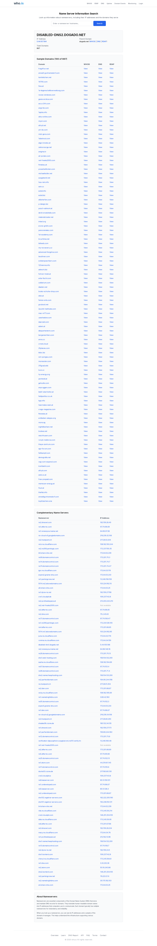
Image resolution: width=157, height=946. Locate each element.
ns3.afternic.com (45, 610)
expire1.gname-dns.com (48, 706)
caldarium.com (44, 283)
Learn (63, 935)
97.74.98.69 (105, 527)
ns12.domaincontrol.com (48, 736)
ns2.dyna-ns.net (44, 850)
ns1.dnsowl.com (44, 728)
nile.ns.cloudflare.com (47, 811)
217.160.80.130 (106, 771)
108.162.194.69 (106, 662)
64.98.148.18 (105, 649)
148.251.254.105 (106, 815)
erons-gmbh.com (45, 226)
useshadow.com (44, 318)
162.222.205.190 (106, 798)
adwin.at (41, 326)
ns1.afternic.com (45, 527)
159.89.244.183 (106, 732)
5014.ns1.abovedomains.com (50, 632)
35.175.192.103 (105, 881)
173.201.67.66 (105, 824)
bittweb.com (43, 243)
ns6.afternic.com (45, 824)
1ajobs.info (42, 112)
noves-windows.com (46, 95)
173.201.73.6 (105, 736)
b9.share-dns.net (45, 553)
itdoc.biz (41, 352)
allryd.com (42, 470)
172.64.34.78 (105, 832)
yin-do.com (43, 130)
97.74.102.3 (104, 701)
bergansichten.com (46, 335)
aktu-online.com (44, 117)
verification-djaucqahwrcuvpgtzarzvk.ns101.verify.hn (59, 741)
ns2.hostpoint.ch (45, 540)
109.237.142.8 (105, 597)
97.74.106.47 (105, 618)
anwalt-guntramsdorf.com (48, 73)
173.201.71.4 (105, 671)
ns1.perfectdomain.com (47, 732)
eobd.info (42, 191)
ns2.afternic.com (45, 749)
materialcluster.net (45, 217)
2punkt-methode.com (47, 309)
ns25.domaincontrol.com (48, 758)
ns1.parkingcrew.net (46, 579)
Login (141, 3)
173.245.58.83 (105, 859)
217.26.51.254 (105, 684)
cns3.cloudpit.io (44, 776)
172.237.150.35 (106, 549)
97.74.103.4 (104, 666)
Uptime (109, 3)
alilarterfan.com (44, 200)
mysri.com (42, 121)
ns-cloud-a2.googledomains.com (51, 715)
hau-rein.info (43, 182)
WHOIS (89, 3)
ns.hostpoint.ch (44, 684)
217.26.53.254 (105, 540)
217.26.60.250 (105, 719)
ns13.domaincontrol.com (48, 846)
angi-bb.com (43, 108)
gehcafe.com (43, 383)
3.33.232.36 (104, 863)
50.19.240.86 (105, 867)
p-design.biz (43, 204)
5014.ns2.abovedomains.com (50, 583)
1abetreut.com (44, 138)
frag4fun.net (43, 69)
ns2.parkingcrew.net (46, 876)
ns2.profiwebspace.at (47, 601)
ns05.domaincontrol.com (48, 701)
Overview (54, 935)
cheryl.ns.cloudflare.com (48, 859)
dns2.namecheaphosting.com (50, 675)
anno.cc (41, 339)
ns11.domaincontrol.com (48, 767)
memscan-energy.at (46, 484)
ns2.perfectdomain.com (47, 680)
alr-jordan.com (44, 156)
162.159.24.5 (105, 850)
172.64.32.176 (105, 636)
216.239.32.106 (106, 535)
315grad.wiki (43, 366)
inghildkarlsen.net (45, 427)
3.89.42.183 (104, 697)
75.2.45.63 (104, 614)
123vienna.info (44, 265)
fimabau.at (42, 165)
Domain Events (120, 3)
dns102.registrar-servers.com (50, 798)
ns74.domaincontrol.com (48, 566)
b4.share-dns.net (45, 806)
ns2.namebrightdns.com (48, 881)
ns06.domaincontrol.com (48, 557)
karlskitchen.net (44, 77)
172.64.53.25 (105, 588)
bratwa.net (42, 431)
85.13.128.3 (104, 789)
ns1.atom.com (44, 763)
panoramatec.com (45, 230)
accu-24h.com (44, 103)
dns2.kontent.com (45, 872)
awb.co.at (42, 475)
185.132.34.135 (105, 723)
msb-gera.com (44, 134)
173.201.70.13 (105, 653)
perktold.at (42, 379)
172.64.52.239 (105, 553)
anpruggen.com (44, 387)
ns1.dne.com (43, 863)
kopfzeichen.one (45, 501)
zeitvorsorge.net (45, 147)
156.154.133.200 (106, 675)
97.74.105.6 (104, 767)
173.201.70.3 (105, 557)
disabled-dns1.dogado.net (48, 645)
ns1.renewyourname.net (48, 531)
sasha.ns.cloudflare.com (48, 662)
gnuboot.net (43, 304)
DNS (102, 3)
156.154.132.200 (106, 658)
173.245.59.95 (105, 819)
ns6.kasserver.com (46, 780)
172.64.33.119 (105, 570)
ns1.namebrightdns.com (48, 697)
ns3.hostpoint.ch (45, 719)
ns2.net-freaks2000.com (48, 605)
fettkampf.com (44, 453)
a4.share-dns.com (45, 885)
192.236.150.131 (106, 802)
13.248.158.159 (106, 579)
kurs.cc (41, 370)
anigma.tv (42, 152)
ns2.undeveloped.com (47, 793)
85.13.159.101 (105, 780)
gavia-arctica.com (45, 99)
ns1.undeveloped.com (47, 784)
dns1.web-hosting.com (47, 658)
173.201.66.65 (105, 627)
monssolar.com (44, 361)
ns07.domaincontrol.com (48, 666)
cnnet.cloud (43, 344)
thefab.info (42, 492)
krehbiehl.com (44, 466)
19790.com (42, 82)
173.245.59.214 (106, 811)
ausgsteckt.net (44, 178)
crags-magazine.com (46, 409)
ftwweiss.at (42, 414)
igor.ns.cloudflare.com (47, 570)
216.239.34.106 (106, 715)
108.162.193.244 (106, 544)
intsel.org (42, 221)
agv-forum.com (44, 449)
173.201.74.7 (105, 562)
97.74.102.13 (105, 758)
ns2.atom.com (44, 867)
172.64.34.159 (105, 640)
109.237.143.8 (105, 776)
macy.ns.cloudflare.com (48, 832)
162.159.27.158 (105, 592)
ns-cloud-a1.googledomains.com (51, 535)
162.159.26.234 (106, 828)
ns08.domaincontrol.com (48, 671)
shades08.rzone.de (46, 723)
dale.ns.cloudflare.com (47, 819)
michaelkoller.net (45, 173)
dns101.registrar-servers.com (50, 802)
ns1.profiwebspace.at (47, 837)
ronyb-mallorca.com (46, 440)
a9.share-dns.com (45, 588)
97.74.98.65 (105, 610)
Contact (103, 935)
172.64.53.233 (105, 575)
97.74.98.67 (105, 710)
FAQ (88, 935)
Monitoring (132, 3)
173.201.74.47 (105, 566)
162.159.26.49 (105, 522)
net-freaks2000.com (46, 160)
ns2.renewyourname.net (48, 649)
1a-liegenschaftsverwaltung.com (51, 90)
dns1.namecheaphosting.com (50, 841)
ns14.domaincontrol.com (48, 562)
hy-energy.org (44, 374)
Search (99, 23)
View (86, 69)
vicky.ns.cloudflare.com (47, 693)
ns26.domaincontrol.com (48, 653)
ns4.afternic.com (45, 627)
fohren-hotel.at (44, 274)
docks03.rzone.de (45, 771)
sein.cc (41, 186)
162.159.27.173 (105, 728)
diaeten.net (42, 287)
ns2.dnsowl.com (44, 522)
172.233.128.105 (106, 623)
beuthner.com (44, 256)
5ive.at (41, 86)
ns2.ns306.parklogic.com (48, 549)
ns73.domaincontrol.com (48, 618)
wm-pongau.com (45, 357)
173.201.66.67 (105, 688)
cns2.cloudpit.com (45, 815)
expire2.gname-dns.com (48, 575)
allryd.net (42, 125)
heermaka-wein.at (45, 405)
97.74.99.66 (105, 754)
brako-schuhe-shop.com (48, 291)
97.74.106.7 (104, 846)
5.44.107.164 (42, 41)
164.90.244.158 (106, 680)
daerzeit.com (43, 322)
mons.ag (41, 422)
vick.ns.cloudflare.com (47, 544)
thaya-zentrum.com (46, 444)
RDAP (96, 3)
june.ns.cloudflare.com (47, 636)
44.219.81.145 (105, 763)
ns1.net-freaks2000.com (48, 745)
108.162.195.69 (106, 693)
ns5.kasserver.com (46, 789)
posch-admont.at (45, 208)
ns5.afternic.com (45, 754)
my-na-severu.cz (45, 248)
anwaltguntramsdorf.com (48, 497)
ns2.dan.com (43, 688)
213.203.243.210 (106, 601)
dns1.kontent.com (45, 854)
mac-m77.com (44, 313)
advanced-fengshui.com (48, 252)
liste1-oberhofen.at (46, 392)
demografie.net (44, 457)
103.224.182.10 (106, 583)
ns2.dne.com (43, 614)
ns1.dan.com (43, 710)
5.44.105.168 (105, 645)
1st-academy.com (45, 235)
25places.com (44, 348)
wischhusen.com (45, 435)
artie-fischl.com (44, 278)
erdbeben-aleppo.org (47, 418)
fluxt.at (41, 488)
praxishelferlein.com (46, 169)
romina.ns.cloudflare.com (48, 640)
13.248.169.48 (105, 741)
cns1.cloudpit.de (44, 597)
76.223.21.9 (104, 876)
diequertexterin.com (46, 331)
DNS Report (73, 935)
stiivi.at (41, 296)
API (82, 935)
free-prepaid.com (45, 479)
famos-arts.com (44, 300)
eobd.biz (41, 195)
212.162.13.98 (105, 837)
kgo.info (41, 401)
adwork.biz (42, 269)
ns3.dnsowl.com (44, 828)
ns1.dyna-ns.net (44, 592)
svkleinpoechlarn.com (47, 261)
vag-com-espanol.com (47, 462)
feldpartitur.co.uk (45, 396)
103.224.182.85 (106, 632)
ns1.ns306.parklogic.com (48, 623)
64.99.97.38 (105, 531)
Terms (94, 935)
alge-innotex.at (44, 143)
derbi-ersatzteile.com (46, 213)
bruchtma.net (43, 239)
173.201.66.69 (105, 749)
